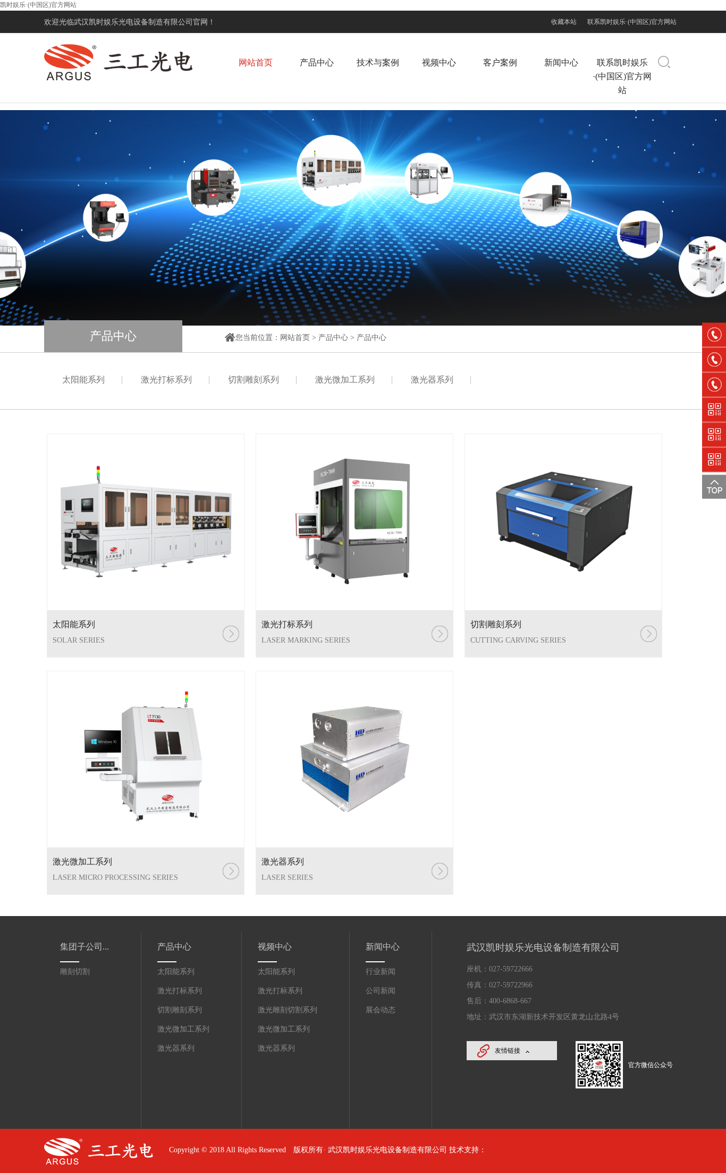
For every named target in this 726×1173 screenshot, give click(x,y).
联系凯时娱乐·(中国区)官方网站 (632, 22)
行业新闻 (380, 972)
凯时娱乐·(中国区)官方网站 (38, 5)
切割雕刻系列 (253, 379)
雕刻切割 (75, 972)
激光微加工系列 (345, 379)
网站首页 (256, 62)
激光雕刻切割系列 (287, 1010)
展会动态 (380, 1010)
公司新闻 (380, 991)
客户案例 (500, 62)
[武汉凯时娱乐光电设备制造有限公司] (118, 79)
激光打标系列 (166, 379)
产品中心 (317, 62)
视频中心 (439, 62)
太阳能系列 (83, 379)
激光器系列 (432, 379)
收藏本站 (564, 22)
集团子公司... (84, 946)
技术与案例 (378, 62)
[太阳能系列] (145, 522)
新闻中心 (561, 62)
